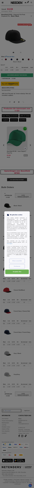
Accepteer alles (17, 271)
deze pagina (9, 243)
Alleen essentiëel (17, 261)
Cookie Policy (19, 254)
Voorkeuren (17, 266)
